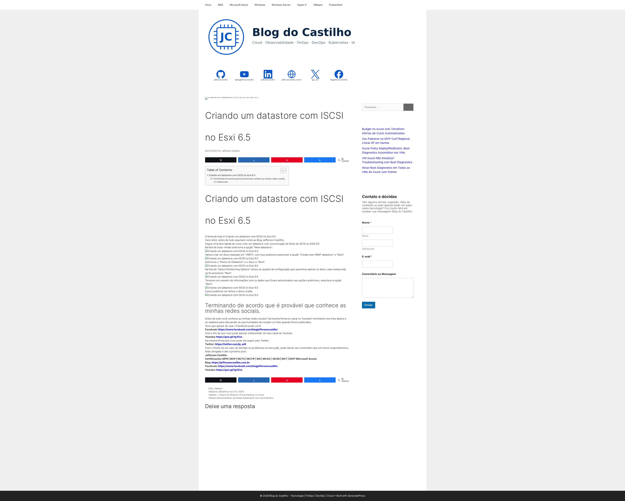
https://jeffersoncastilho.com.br (231, 362)
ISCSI (241, 391)
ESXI (210, 388)
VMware (318, 4)
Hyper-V (302, 4)
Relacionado (222, 182)
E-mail (367, 256)
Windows (260, 4)
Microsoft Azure (239, 4)
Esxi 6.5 (233, 391)
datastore (223, 391)
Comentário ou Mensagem (379, 274)
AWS (220, 4)
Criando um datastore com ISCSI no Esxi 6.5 (232, 175)
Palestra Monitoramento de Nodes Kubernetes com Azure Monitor (241, 398)
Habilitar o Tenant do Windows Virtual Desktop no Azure (236, 395)
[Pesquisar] (408, 107)
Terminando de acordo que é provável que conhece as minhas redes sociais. (249, 178)
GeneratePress (356, 495)
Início (208, 4)
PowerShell (335, 4)
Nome (365, 235)
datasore (212, 391)
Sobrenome (368, 248)
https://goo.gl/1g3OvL (229, 336)
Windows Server (281, 4)
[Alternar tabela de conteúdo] (281, 170)
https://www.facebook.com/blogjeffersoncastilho (248, 329)
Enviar (368, 305)
